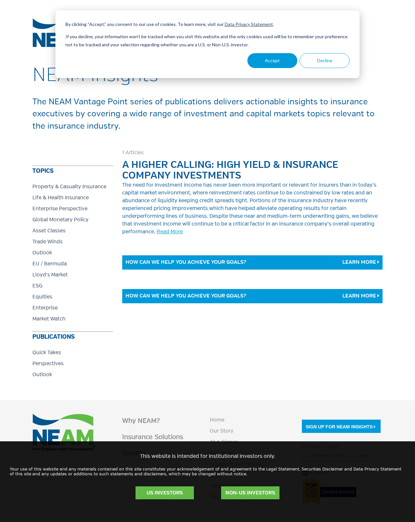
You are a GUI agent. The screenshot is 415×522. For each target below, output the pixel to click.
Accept (272, 60)
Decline (324, 60)
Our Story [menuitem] (221, 431)
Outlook (42, 253)
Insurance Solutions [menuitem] (152, 437)
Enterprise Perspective (60, 209)
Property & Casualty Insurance (69, 187)
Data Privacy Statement (249, 24)
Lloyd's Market (50, 275)
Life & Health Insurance (60, 198)
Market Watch (48, 319)
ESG (37, 286)
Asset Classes (48, 231)
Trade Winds (47, 242)
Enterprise (45, 308)
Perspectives (48, 363)
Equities (42, 297)
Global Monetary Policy (60, 220)
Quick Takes (46, 352)
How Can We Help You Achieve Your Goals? (185, 262)
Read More (170, 232)
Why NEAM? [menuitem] (141, 421)
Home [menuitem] (217, 420)
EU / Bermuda (49, 264)
